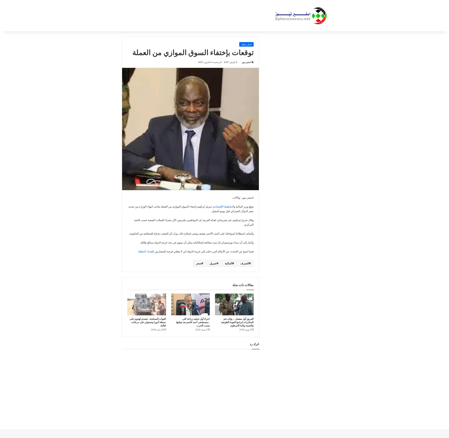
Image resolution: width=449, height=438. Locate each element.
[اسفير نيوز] (300, 15)
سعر (198, 263)
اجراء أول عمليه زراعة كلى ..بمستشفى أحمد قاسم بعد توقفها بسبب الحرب (193, 322)
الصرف (244, 263)
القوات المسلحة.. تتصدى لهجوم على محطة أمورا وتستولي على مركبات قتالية (148, 322)
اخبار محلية (246, 44)
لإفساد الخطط (146, 251)
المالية (228, 263)
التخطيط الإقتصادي (223, 206)
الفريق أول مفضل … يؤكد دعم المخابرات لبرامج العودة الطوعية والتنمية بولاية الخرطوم (237, 322)
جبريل (213, 263)
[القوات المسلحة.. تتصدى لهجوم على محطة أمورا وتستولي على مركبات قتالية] (146, 304)
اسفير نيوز (246, 62)
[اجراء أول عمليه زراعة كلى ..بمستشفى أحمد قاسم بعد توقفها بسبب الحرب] (190, 304)
